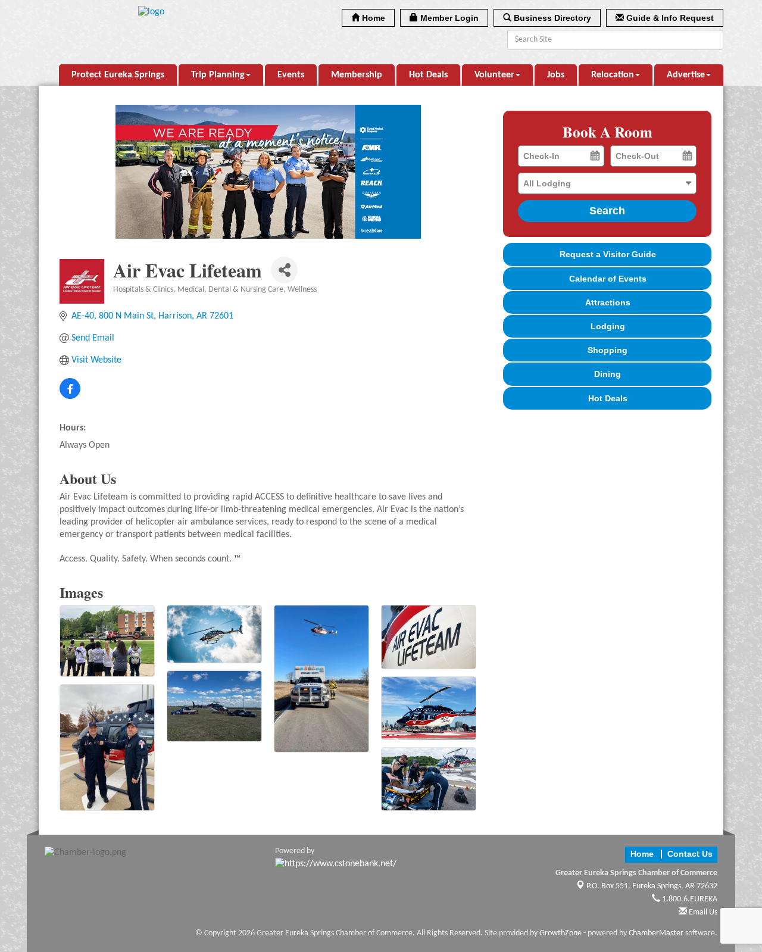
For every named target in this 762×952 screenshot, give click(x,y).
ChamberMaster (656, 933)
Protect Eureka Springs (117, 75)
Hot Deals (428, 75)
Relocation (612, 75)
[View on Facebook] (70, 396)
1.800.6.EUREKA (688, 899)
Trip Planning (218, 75)
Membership (356, 75)
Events (290, 75)
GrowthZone (560, 933)
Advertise (686, 75)
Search (607, 211)
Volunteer (494, 75)
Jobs (555, 75)
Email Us (702, 912)
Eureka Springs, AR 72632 (651, 886)
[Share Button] (284, 270)
